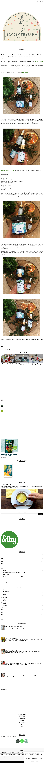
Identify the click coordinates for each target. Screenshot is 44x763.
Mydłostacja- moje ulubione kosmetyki (22, 364)
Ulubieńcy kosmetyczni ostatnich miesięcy (36, 364)
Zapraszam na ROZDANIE (11, 638)
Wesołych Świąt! (6, 574)
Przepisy (22, 720)
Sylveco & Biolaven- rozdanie (13, 626)
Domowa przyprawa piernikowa (9, 582)
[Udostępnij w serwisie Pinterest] (9, 350)
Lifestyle (28, 56)
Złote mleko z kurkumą (7, 484)
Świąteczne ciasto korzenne (8, 580)
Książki (7, 752)
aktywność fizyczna (20, 752)
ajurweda (13, 752)
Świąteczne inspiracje (7, 578)
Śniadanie (2, 756)
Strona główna (22, 716)
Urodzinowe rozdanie (11, 650)
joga (6, 754)
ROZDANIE (7, 662)
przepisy (19, 754)
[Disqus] (22, 382)
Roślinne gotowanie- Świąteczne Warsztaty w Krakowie (14, 572)
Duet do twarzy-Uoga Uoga (7, 363)
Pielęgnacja (32, 56)
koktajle (10, 754)
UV (10, 752)
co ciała (17, 56)
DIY (22, 724)
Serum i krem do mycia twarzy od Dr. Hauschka (18, 673)
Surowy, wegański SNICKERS (8, 585)
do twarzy (21, 56)
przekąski (14, 754)
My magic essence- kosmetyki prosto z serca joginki (13, 576)
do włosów (2, 754)
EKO (25, 56)
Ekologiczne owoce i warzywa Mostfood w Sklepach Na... (14, 587)
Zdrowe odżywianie (22, 718)
